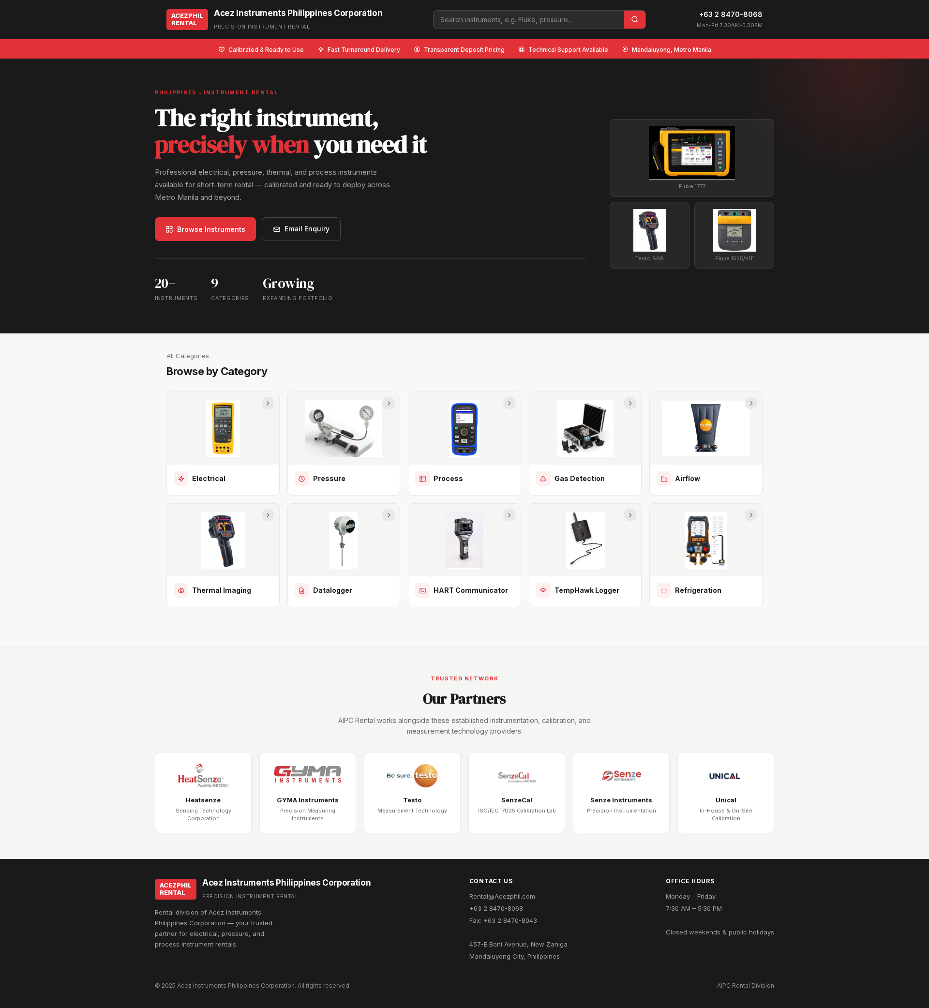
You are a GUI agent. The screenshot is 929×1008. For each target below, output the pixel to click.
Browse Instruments (211, 229)
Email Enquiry (307, 229)
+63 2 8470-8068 (731, 14)
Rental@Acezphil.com (502, 896)
